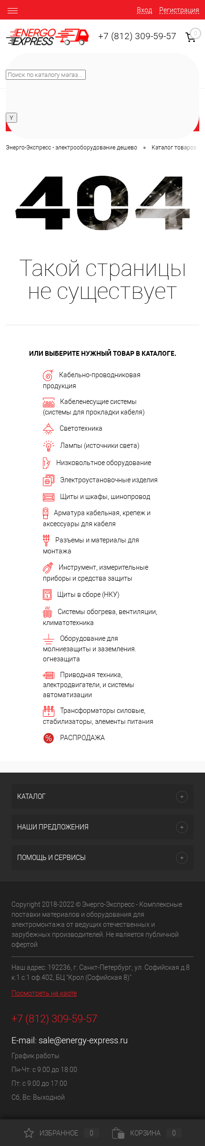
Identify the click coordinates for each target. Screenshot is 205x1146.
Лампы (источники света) (100, 445)
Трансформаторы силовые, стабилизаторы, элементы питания (98, 716)
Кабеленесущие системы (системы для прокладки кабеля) (94, 406)
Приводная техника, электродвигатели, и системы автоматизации (88, 685)
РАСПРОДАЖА (82, 738)
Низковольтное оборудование (103, 462)
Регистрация (179, 10)
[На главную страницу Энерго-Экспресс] (47, 36)
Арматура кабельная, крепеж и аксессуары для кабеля (97, 518)
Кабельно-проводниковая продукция (92, 380)
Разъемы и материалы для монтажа (91, 545)
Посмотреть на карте (44, 993)
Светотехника (81, 428)
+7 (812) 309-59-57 (137, 36)
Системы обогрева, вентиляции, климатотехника (100, 616)
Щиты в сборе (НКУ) (88, 594)
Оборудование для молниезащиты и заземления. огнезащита (89, 649)
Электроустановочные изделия (109, 479)
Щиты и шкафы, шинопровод (105, 496)
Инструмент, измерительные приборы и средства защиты (95, 572)
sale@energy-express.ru (83, 1040)
